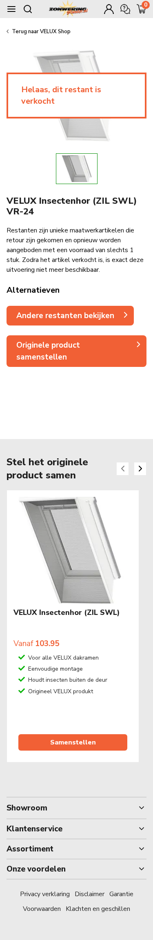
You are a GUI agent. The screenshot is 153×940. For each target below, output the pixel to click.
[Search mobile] (28, 9)
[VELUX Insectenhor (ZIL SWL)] (72, 550)
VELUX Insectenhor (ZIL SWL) (66, 612)
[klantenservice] (125, 9)
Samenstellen (73, 742)
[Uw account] (109, 9)
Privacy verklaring (45, 894)
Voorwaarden (42, 908)
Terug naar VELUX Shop (41, 31)
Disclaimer (89, 894)
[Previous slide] (122, 469)
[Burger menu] (11, 9)
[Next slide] (140, 469)
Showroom (27, 808)
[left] (28, 168)
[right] (124, 168)
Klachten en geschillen (98, 908)
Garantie (121, 894)
